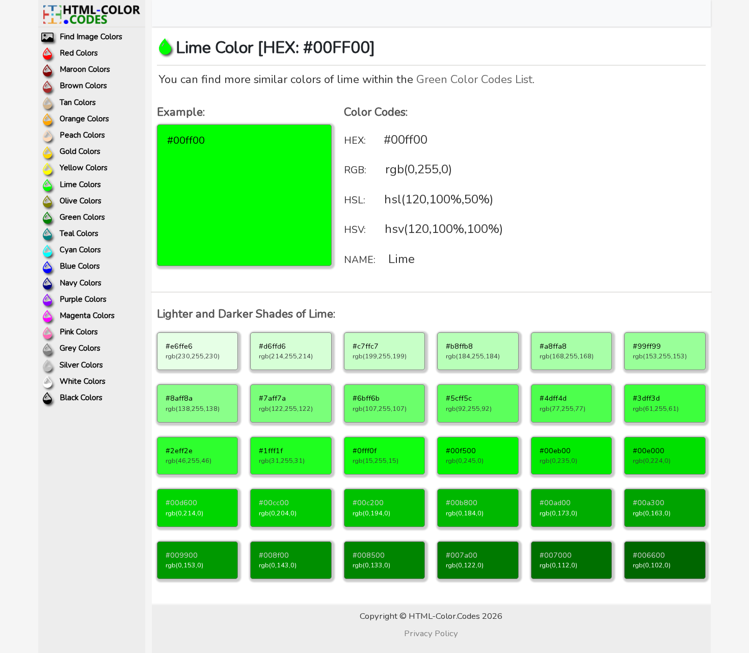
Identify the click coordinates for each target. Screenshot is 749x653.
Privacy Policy (431, 633)
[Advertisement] (618, 181)
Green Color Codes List (474, 79)
